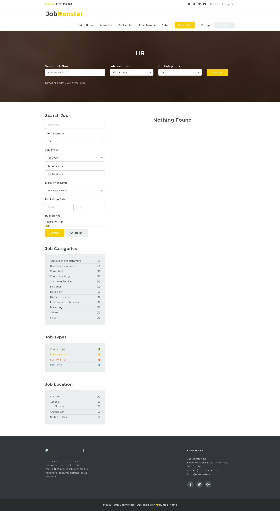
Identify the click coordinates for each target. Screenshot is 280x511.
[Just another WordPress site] (64, 13)
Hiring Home (85, 25)
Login (215, 4)
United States (58, 417)
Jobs (165, 25)
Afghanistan (57, 411)
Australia (55, 396)
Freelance (58, 354)
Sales (53, 317)
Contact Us (125, 25)
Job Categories (169, 66)
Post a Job (185, 25)
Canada (54, 401)
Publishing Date (55, 199)
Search (217, 72)
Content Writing (60, 276)
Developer (56, 291)
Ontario (59, 406)
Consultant (56, 271)
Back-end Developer (62, 266)
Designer (55, 286)
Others (54, 312)
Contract (57, 349)
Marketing (56, 307)
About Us (106, 25)
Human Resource (60, 297)
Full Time (58, 359)
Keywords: (51, 82)
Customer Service (61, 281)
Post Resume (147, 25)
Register (229, 4)
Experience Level (56, 182)
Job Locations (120, 66)
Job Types (51, 150)
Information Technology (64, 302)
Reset (78, 232)
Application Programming (65, 260)
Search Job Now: (57, 66)
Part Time (58, 364)
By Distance (52, 215)
